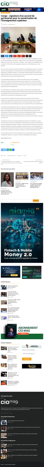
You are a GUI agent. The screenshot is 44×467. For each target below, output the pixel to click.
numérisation (19, 155)
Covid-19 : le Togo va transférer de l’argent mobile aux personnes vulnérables (12, 357)
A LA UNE (3, 12)
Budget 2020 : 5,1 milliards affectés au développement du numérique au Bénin (13, 382)
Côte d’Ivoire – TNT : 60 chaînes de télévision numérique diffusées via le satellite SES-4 (13, 374)
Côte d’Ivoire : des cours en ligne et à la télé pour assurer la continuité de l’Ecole (13, 349)
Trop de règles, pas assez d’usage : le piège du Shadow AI (14, 317)
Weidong (24, 155)
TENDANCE (8, 12)
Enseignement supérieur (11, 155)
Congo (4, 155)
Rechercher (35, 200)
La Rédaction (5, 24)
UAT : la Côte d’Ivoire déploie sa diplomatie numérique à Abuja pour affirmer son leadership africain (13, 309)
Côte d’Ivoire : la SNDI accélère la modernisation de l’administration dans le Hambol (14, 301)
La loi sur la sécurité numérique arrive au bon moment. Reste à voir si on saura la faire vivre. (13, 293)
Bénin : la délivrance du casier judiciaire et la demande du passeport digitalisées (12, 366)
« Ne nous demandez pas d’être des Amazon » (13, 286)
